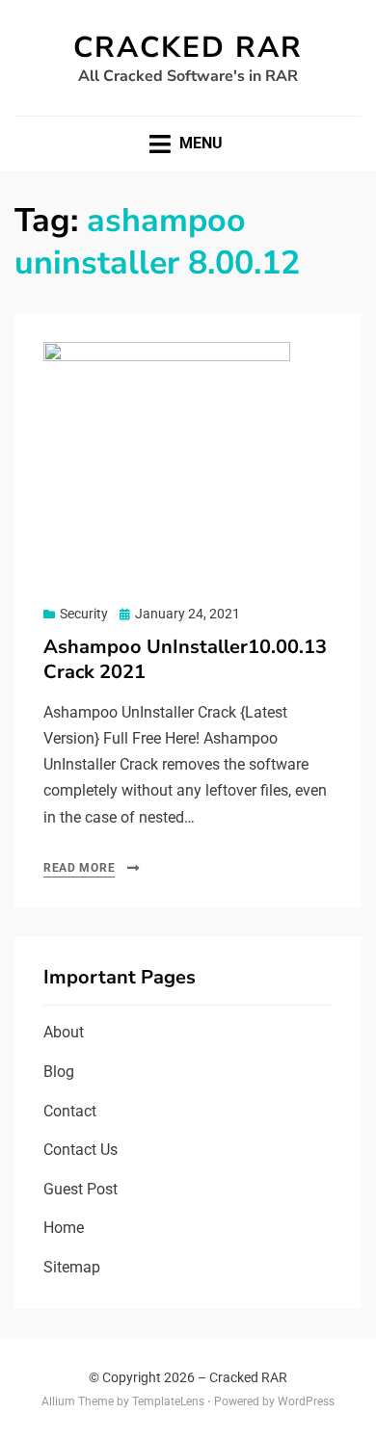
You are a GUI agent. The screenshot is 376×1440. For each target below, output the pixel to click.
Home (63, 1227)
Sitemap (71, 1267)
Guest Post (80, 1189)
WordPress (306, 1401)
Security (84, 613)
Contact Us (80, 1149)
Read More (79, 868)
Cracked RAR (188, 47)
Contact (69, 1111)
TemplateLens (168, 1401)
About (63, 1032)
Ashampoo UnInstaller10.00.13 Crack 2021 (185, 659)
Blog (58, 1071)
